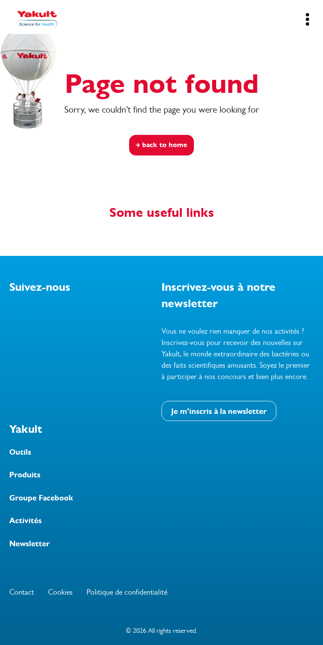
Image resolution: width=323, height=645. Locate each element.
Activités (25, 520)
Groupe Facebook (41, 498)
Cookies (60, 592)
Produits (24, 474)
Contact (21, 592)
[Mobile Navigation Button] (307, 19)
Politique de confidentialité (127, 592)
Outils (20, 452)
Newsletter (29, 543)
